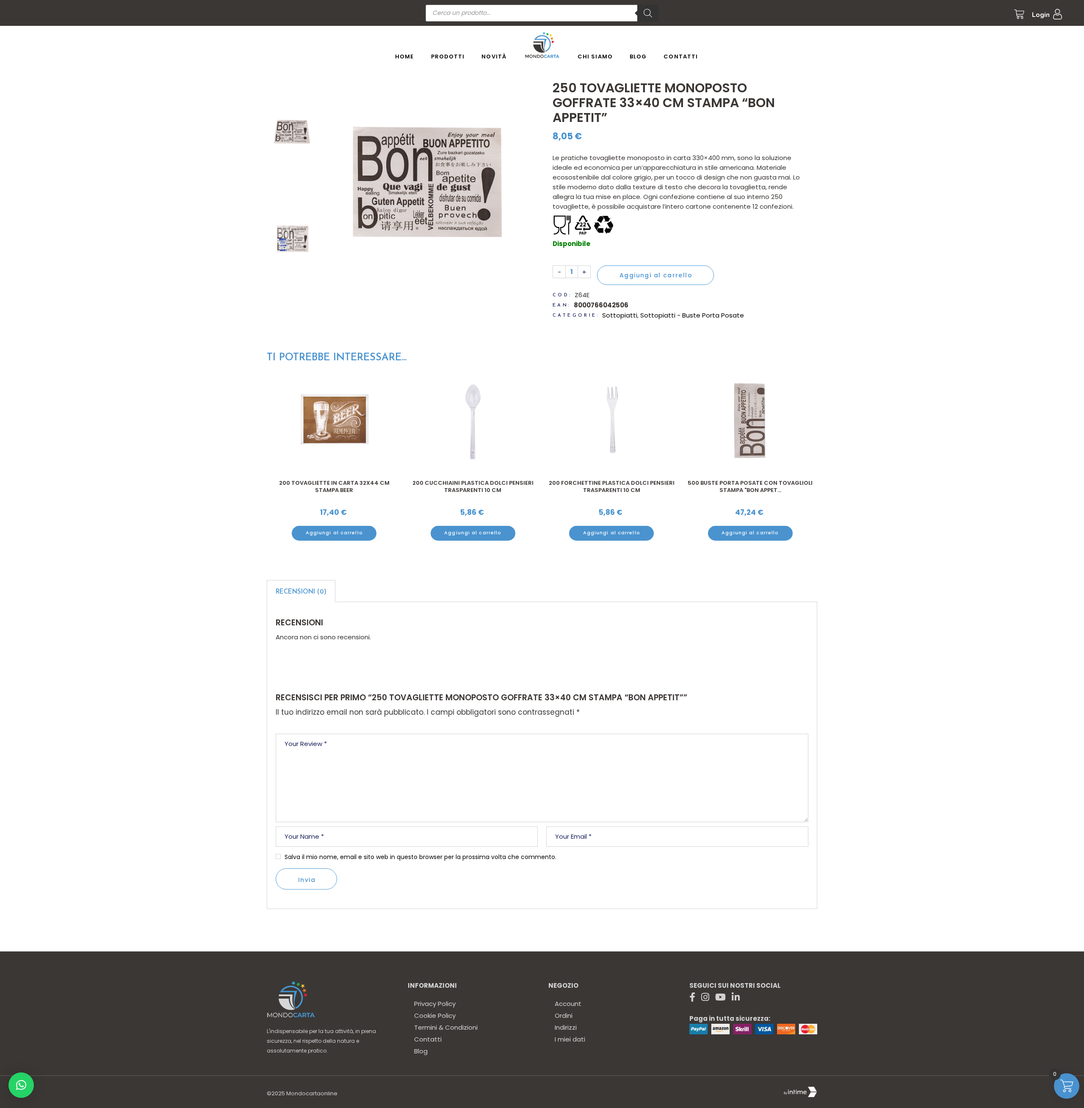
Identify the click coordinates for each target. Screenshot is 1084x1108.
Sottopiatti (619, 315)
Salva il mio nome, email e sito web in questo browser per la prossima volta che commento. (420, 857)
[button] (21, 1085)
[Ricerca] (647, 13)
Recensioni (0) (301, 592)
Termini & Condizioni (446, 1027)
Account (568, 1003)
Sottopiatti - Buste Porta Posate (692, 315)
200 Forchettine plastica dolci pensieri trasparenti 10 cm (473, 487)
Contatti (428, 1039)
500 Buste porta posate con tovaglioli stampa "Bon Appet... (611, 487)
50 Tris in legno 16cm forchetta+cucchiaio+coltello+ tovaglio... (750, 490)
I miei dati (570, 1039)
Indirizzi (566, 1027)
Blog (421, 1051)
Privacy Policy (435, 1003)
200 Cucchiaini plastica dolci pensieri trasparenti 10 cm (334, 487)
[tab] (301, 591)
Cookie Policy (435, 1015)
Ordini (563, 1015)
